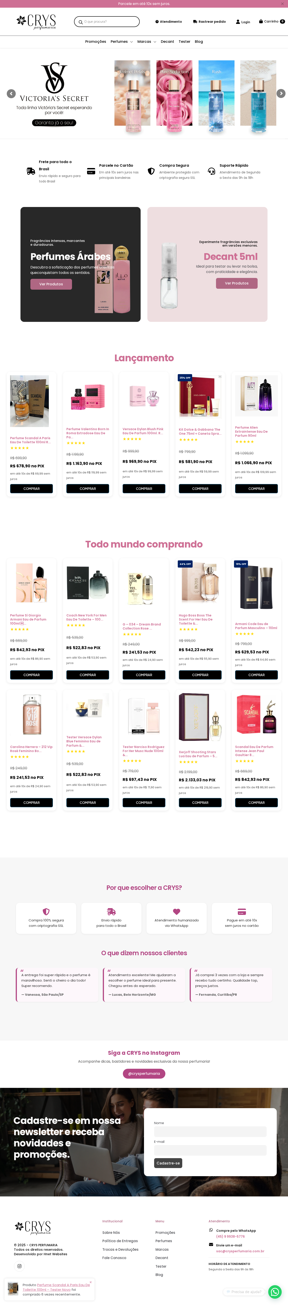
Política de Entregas (120, 1241)
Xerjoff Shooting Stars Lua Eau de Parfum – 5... (198, 754)
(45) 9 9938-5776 (230, 1236)
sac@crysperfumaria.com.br (240, 1251)
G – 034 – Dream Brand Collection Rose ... (142, 626)
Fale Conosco (114, 1257)
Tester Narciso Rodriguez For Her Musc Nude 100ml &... (143, 751)
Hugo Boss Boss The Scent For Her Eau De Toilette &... (196, 619)
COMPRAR (31, 489)
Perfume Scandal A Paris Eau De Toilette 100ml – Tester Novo (56, 1287)
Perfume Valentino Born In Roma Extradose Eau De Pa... (87, 433)
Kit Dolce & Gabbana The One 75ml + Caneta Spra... (200, 431)
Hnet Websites (55, 1254)
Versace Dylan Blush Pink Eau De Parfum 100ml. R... (143, 431)
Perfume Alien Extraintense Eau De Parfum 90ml (251, 431)
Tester (160, 1266)
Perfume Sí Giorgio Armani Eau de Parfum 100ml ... (28, 619)
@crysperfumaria (144, 1073)
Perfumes (163, 1241)
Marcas (162, 1249)
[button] (275, 1292)
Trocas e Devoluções (120, 1249)
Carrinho (274, 21)
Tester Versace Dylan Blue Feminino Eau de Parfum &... (84, 741)
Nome (159, 1123)
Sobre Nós (111, 1232)
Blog (159, 1274)
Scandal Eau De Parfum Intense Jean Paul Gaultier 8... (254, 751)
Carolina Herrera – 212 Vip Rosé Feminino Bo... (31, 749)
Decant (161, 1257)
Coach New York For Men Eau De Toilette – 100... (86, 617)
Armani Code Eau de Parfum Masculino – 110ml (256, 626)
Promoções (165, 1232)
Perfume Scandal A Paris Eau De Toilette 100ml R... (30, 440)
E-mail (159, 1141)
